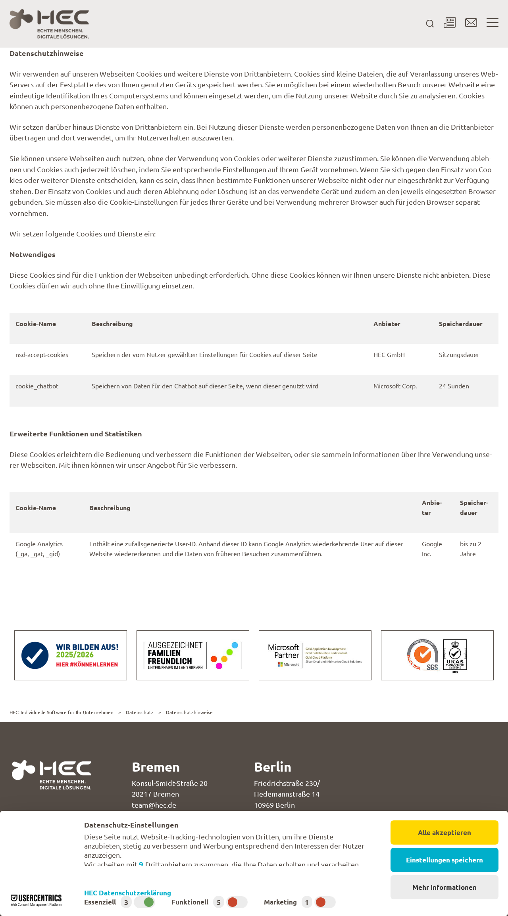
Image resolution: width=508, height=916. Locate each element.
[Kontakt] (471, 24)
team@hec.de (154, 805)
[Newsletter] (450, 24)
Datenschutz (140, 712)
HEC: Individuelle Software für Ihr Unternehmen (62, 712)
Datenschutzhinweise (189, 712)
